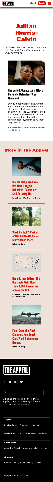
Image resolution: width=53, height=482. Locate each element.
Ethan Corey (18, 296)
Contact (7, 462)
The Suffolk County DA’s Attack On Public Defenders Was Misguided (25, 94)
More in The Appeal (26, 150)
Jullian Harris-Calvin (18, 127)
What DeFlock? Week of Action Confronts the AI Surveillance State (25, 236)
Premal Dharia (37, 127)
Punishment (37, 425)
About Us (33, 3)
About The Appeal (12, 448)
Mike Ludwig (18, 244)
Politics (21, 433)
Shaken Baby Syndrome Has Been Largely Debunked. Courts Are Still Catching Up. (25, 188)
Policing (7, 425)
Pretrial (15, 425)
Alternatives (31, 433)
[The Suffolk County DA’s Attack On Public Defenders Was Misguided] (26, 73)
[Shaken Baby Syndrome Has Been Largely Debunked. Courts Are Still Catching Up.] (26, 166)
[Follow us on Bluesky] (11, 382)
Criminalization (10, 433)
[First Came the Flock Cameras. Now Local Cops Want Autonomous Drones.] (26, 314)
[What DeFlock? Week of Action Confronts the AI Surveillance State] (26, 216)
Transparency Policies (30, 448)
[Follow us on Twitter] (22, 382)
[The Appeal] (8, 4)
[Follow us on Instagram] (17, 382)
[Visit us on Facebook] (6, 382)
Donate (42, 3)
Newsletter (42, 433)
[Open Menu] (49, 4)
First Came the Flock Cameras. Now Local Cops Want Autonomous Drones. (25, 337)
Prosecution (25, 425)
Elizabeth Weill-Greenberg (26, 198)
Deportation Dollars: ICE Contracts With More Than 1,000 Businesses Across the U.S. (26, 284)
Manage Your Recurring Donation (27, 462)
